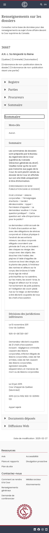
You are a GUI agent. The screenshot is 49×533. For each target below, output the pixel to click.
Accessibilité (32, 456)
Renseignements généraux (10, 489)
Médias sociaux (33, 479)
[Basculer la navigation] (5, 4)
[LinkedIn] (35, 529)
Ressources (8, 450)
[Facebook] (38, 529)
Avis (3, 456)
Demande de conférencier (8, 497)
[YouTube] (46, 529)
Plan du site (7, 466)
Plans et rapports (10, 461)
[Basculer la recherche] (41, 4)
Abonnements (33, 484)
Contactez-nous (12, 473)
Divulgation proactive (36, 461)
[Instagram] (42, 529)
